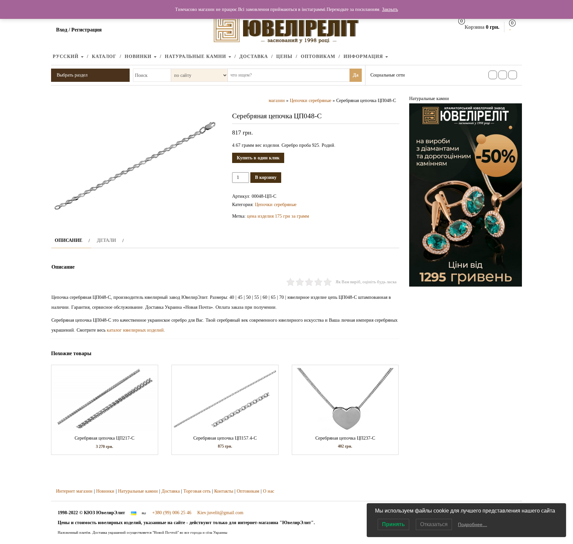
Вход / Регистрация (79, 29)
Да (355, 75)
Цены (284, 56)
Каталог (104, 56)
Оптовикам (318, 56)
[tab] (71, 240)
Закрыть (390, 9)
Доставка (253, 56)
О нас (268, 491)
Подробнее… (472, 524)
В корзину (266, 177)
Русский (66, 56)
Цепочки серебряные (310, 100)
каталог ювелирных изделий (135, 330)
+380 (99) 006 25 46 (171, 512)
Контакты (223, 491)
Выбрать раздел (72, 75)
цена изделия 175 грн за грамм (278, 216)
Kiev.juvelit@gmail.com (220, 512)
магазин (277, 100)
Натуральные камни (196, 56)
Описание (68, 240)
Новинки (139, 56)
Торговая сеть (197, 491)
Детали (106, 240)
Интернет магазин (74, 491)
